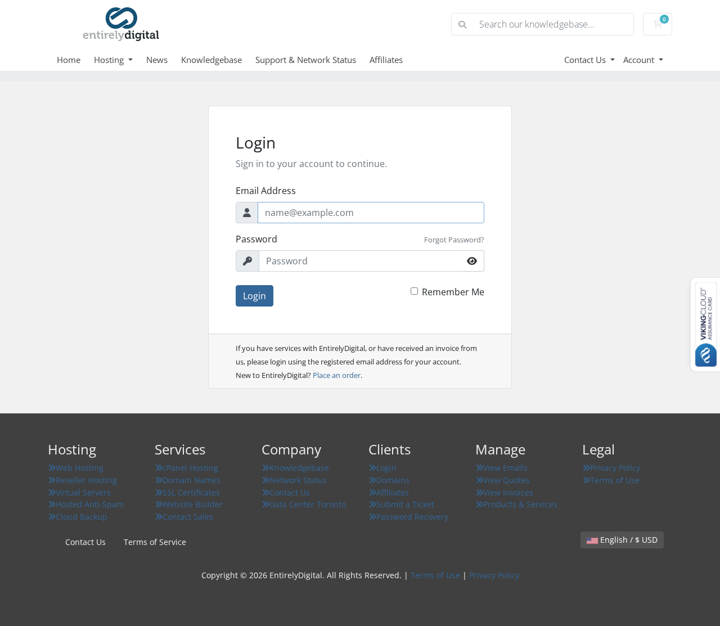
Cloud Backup (81, 516)
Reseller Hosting (86, 480)
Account (639, 59)
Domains (393, 480)
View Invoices (508, 492)
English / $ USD (628, 539)
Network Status (298, 480)
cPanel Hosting (190, 467)
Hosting (110, 59)
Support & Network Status (305, 59)
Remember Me (453, 292)
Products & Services (520, 504)
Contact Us (586, 59)
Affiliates (386, 59)
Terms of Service (155, 542)
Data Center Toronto (307, 504)
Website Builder (193, 504)
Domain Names (191, 480)
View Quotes (506, 480)
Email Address (266, 190)
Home (68, 59)
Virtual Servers (83, 492)
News (157, 59)
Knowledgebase (211, 59)
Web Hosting (80, 467)
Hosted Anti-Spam (90, 504)
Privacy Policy (615, 467)
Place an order (337, 375)
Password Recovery (412, 516)
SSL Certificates (191, 492)
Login (254, 296)
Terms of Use (615, 480)
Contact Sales (188, 516)
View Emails (505, 467)
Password (256, 239)
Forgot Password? (454, 240)
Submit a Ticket (405, 504)
